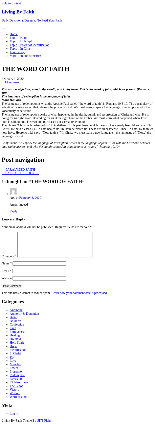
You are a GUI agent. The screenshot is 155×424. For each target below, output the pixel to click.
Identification (18, 349)
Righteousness (19, 382)
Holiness (15, 339)
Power (14, 368)
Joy (12, 357)
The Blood (16, 386)
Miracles (15, 364)
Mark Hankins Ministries (25, 55)
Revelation (16, 378)
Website (7, 278)
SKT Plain (44, 420)
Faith (13, 328)
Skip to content (11, 3)
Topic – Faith (18, 37)
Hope (13, 346)
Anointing (16, 310)
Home (14, 34)
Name (7, 263)
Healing (15, 335)
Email (7, 270)
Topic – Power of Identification (29, 45)
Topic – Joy (17, 52)
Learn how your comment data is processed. (79, 293)
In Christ (15, 353)
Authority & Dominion (24, 313)
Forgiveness (17, 331)
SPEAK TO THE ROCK (20, 173)
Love (13, 360)
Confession (17, 324)
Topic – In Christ (20, 48)
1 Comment (12, 82)
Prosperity (16, 371)
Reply (13, 211)
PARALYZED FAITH (18, 169)
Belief (13, 317)
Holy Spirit (17, 342)
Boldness (15, 321)
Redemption (17, 375)
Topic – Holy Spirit (22, 41)
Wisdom (15, 393)
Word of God (18, 396)
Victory (14, 389)
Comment (9, 256)
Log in (14, 413)
